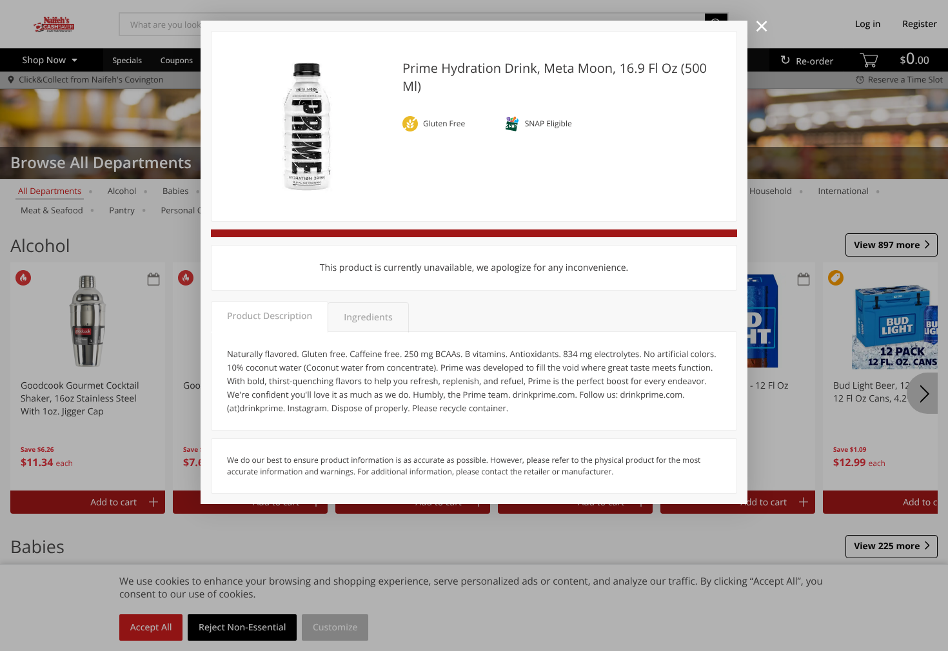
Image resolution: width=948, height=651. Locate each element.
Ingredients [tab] (368, 317)
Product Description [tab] (269, 316)
